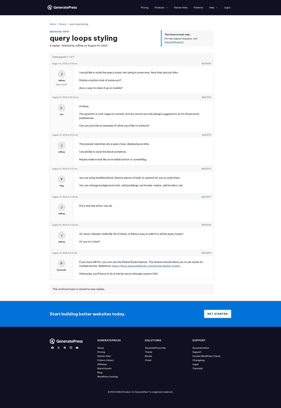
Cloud (148, 360)
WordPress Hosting (107, 376)
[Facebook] (52, 347)
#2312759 (206, 225)
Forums (62, 24)
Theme (148, 352)
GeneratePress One (155, 347)
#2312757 (206, 197)
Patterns (198, 7)
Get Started (217, 313)
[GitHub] (71, 347)
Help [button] (211, 7)
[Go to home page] (62, 8)
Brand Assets (104, 368)
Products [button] (159, 7)
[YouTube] (77, 347)
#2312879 (206, 253)
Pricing (144, 7)
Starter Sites (181, 7)
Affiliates (102, 364)
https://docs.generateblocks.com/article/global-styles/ (146, 266)
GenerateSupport (174, 42)
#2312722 (206, 97)
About (100, 347)
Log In (227, 7)
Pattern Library (105, 360)
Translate (197, 368)
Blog (99, 372)
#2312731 (206, 135)
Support (196, 352)
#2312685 (206, 63)
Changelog (198, 360)
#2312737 (206, 169)
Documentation (200, 347)
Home (53, 24)
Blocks (148, 356)
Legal (195, 364)
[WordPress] (64, 347)
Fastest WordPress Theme (206, 356)
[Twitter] (58, 347)
